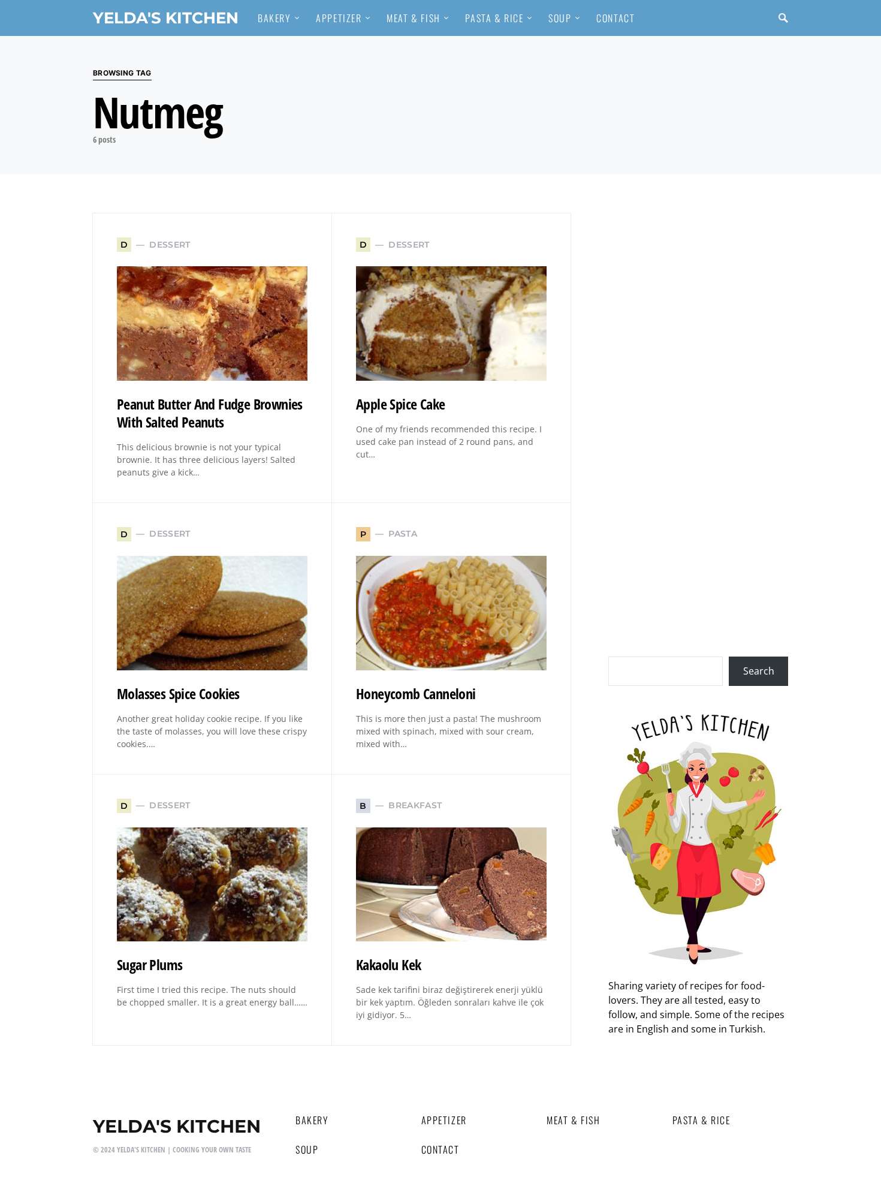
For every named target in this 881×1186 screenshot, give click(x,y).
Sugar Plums (149, 964)
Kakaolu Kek (388, 964)
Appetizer (444, 1120)
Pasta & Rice (701, 1120)
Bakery (312, 1120)
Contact (440, 1149)
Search (758, 671)
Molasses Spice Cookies (178, 693)
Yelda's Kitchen (166, 18)
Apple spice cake (400, 404)
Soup (306, 1149)
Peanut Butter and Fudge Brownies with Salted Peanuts (210, 413)
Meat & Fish (574, 1120)
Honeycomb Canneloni (416, 693)
